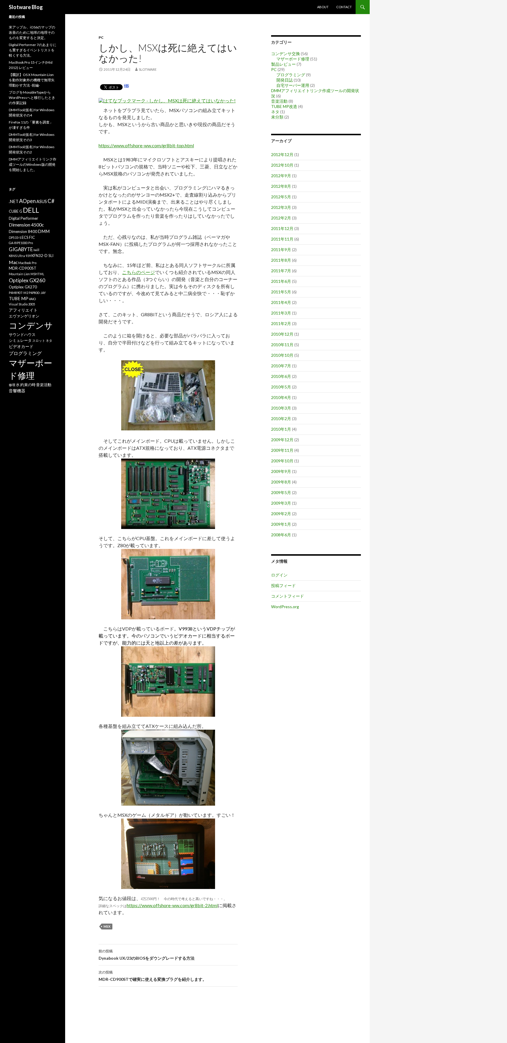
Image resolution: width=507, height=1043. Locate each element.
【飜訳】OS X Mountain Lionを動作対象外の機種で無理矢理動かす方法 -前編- (32, 79)
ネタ (275, 111)
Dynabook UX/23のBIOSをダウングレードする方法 (147, 955)
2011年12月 (282, 228)
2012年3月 (281, 207)
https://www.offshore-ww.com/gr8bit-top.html (146, 145)
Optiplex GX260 (27, 280)
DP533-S (15, 237)
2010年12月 (282, 334)
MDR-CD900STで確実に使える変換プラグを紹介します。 (153, 976)
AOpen (27, 201)
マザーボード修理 (292, 58)
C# (51, 201)
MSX (107, 926)
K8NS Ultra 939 (20, 256)
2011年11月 (282, 238)
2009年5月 (281, 492)
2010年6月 (281, 376)
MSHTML (37, 274)
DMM (44, 231)
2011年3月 (281, 312)
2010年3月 (281, 407)
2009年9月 (281, 471)
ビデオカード (21, 346)
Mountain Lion (19, 274)
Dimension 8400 (23, 231)
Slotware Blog (26, 7)
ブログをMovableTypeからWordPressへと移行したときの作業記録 (32, 97)
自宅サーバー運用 (292, 85)
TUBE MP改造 (284, 106)
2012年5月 (281, 196)
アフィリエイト (23, 309)
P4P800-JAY (37, 293)
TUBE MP (18, 298)
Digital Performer (23, 218)
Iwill (36, 250)
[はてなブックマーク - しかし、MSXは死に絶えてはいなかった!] (167, 100)
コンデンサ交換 (285, 53)
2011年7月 (281, 270)
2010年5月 (281, 386)
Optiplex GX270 (23, 287)
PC (101, 37)
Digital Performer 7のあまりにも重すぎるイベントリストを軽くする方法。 (32, 50)
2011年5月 (281, 291)
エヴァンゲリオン (24, 316)
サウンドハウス (22, 334)
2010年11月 (282, 344)
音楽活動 (279, 101)
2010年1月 (281, 429)
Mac (13, 262)
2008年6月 (281, 534)
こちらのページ (138, 272)
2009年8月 (281, 481)
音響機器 (17, 390)
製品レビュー (283, 64)
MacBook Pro (27, 263)
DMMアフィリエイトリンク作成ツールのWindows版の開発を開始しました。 (32, 164)
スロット (38, 340)
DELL (31, 210)
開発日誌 (284, 79)
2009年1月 (281, 524)
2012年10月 (282, 165)
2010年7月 (281, 365)
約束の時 (28, 384)
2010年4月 (281, 397)
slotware (148, 69)
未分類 (277, 116)
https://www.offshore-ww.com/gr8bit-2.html (172, 905)
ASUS (41, 201)
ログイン (279, 574)
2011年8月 (281, 260)
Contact (344, 7)
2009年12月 (282, 439)
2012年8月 (281, 186)
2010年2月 (281, 418)
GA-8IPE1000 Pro (21, 243)
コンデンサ (31, 325)
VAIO (32, 299)
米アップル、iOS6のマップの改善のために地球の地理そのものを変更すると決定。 (32, 32)
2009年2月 (281, 513)
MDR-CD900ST (22, 268)
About (323, 7)
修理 (12, 385)
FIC (32, 237)
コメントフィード (287, 596)
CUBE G (15, 211)
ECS (25, 237)
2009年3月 (281, 503)
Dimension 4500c (26, 224)
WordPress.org (285, 606)
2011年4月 (281, 302)
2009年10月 (282, 460)
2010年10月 (282, 355)
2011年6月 (281, 281)
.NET (13, 201)
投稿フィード (283, 585)
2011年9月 (281, 249)
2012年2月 (281, 217)
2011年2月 (281, 323)
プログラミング (290, 74)
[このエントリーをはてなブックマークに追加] (126, 86)
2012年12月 (282, 154)
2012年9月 (281, 175)
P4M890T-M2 (18, 293)
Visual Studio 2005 (22, 304)
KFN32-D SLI (42, 255)
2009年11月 (282, 450)
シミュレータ (20, 340)
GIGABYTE (21, 249)
